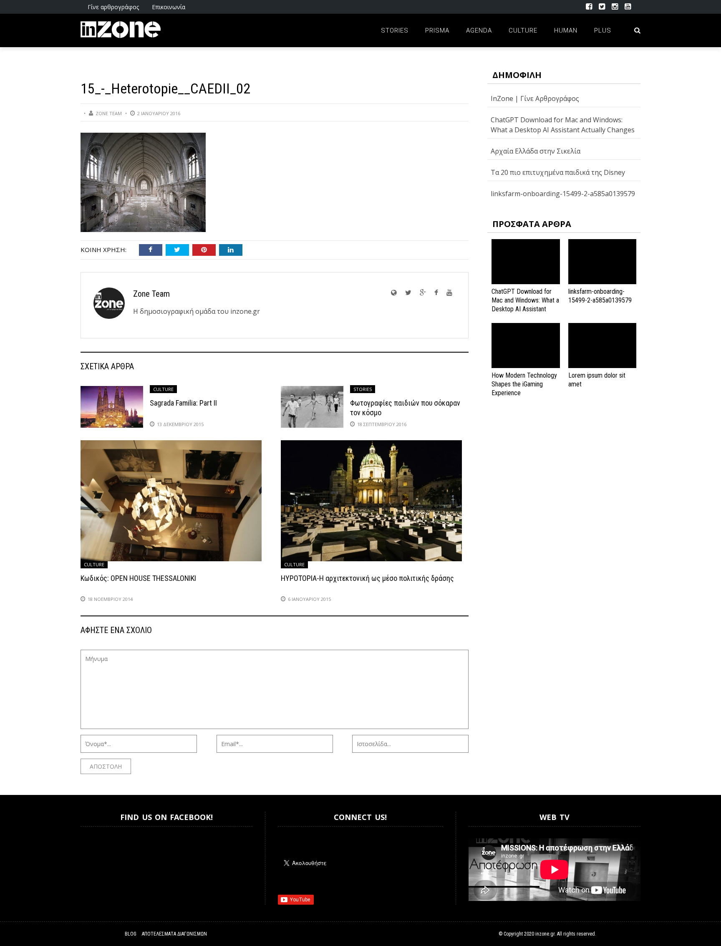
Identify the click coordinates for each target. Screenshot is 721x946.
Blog (130, 934)
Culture (523, 30)
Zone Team (109, 113)
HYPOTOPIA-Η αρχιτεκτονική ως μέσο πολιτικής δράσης (367, 578)
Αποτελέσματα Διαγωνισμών (174, 934)
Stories (394, 30)
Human (565, 30)
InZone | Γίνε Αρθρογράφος (535, 98)
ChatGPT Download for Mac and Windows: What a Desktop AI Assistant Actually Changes (525, 304)
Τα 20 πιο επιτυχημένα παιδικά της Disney (558, 172)
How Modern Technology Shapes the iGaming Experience (524, 384)
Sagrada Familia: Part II (183, 403)
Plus (602, 30)
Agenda (479, 30)
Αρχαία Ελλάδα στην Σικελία (535, 151)
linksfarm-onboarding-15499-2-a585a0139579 (563, 193)
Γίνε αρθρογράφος (113, 7)
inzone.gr (545, 934)
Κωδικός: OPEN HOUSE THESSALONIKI (138, 578)
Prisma (437, 30)
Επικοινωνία (168, 7)
